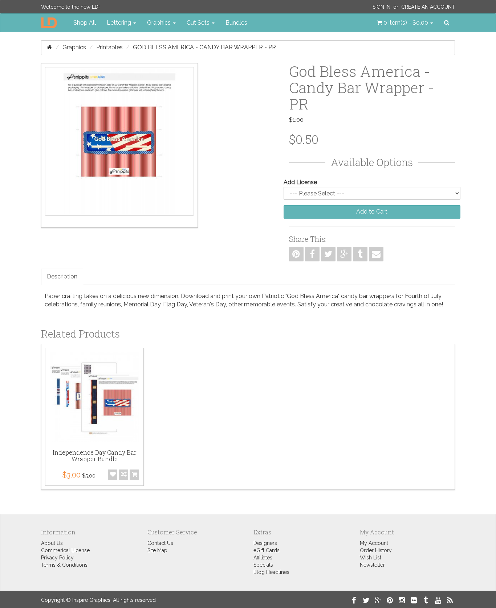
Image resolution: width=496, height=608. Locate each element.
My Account (374, 543)
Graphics (74, 47)
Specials (263, 565)
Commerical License (65, 550)
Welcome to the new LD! (70, 7)
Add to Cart (371, 211)
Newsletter (372, 565)
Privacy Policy (57, 558)
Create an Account (428, 7)
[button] (405, 23)
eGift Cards (266, 550)
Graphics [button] (159, 22)
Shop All (84, 22)
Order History (376, 550)
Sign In (381, 7)
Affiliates (262, 558)
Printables (109, 47)
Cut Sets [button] (199, 22)
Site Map (157, 550)
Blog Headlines (271, 572)
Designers (265, 543)
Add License (300, 182)
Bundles (236, 22)
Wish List (370, 558)
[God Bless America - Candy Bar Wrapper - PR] (119, 145)
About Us (52, 543)
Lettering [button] (120, 22)
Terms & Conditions (64, 565)
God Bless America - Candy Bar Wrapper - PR (204, 47)
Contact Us (160, 543)
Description (62, 276)
